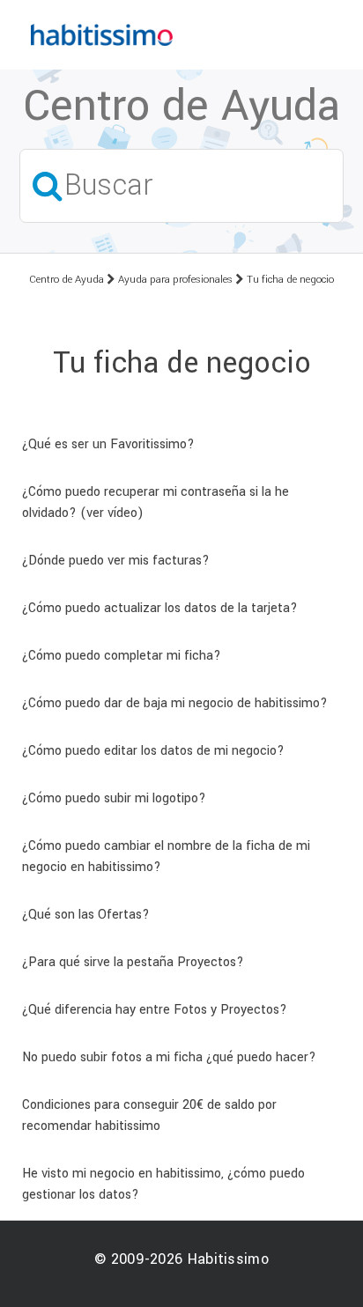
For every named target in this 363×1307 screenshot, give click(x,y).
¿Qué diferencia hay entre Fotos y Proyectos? (154, 1010)
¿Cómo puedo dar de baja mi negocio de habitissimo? (175, 703)
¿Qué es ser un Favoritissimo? (108, 444)
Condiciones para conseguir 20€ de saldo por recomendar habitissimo (149, 1115)
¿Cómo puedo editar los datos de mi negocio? (153, 751)
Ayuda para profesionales (175, 279)
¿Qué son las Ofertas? (86, 914)
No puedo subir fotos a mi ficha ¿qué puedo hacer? (169, 1057)
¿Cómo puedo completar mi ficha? (121, 655)
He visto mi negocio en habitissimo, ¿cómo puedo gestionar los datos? (163, 1184)
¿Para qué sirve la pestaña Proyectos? (133, 962)
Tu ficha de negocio (290, 279)
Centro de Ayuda (66, 279)
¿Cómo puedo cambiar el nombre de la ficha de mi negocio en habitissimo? (166, 856)
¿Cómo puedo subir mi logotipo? (114, 798)
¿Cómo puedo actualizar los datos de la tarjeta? (160, 608)
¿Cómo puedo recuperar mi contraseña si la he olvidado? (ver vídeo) (155, 502)
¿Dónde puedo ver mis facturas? (116, 560)
